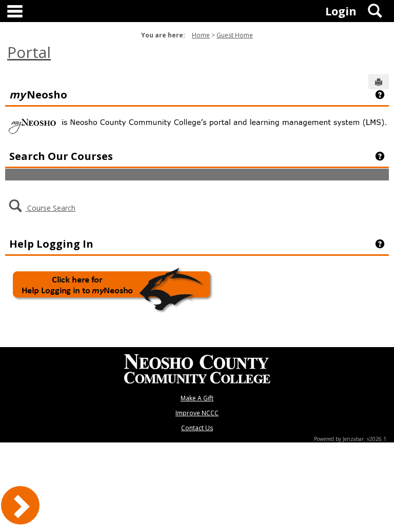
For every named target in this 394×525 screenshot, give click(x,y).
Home (201, 35)
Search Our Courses (61, 156)
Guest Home (234, 35)
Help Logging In (51, 243)
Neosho (38, 94)
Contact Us (197, 427)
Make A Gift (197, 398)
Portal (29, 52)
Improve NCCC (197, 413)
